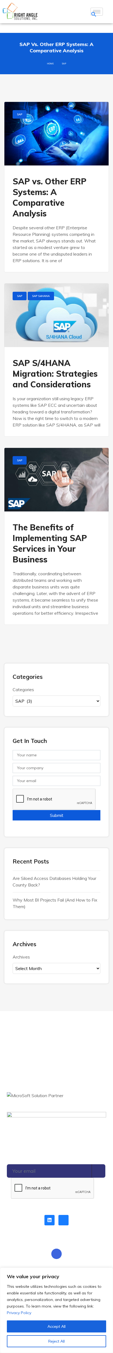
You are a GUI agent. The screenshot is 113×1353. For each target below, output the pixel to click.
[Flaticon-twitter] (63, 1220)
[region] (56, 1310)
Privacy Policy (19, 1312)
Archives (21, 957)
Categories (23, 689)
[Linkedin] (49, 1220)
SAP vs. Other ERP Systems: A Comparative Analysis (49, 197)
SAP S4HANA (41, 296)
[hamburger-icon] (97, 12)
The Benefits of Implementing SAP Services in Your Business (50, 543)
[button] (94, 13)
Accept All (56, 1326)
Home (50, 63)
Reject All (56, 1341)
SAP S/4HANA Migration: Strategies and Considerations (55, 374)
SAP (19, 114)
